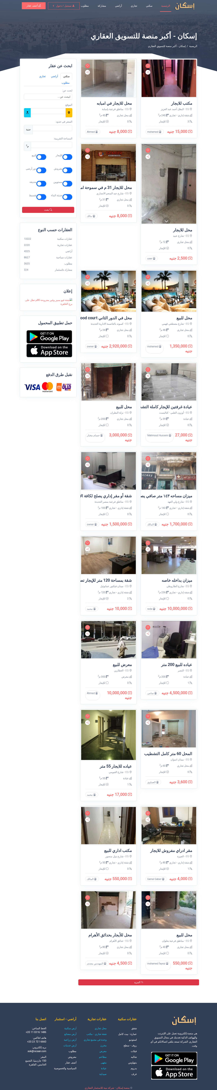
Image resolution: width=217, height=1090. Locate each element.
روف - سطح (130, 1045)
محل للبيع (184, 318)
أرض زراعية (70, 1039)
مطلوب (85, 5)
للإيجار (59, 155)
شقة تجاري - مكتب (96, 1034)
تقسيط (32, 195)
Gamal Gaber (154, 879)
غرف (134, 1074)
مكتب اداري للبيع (118, 850)
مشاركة (102, 5)
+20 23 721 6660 (36, 1041)
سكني (149, 5)
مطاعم (103, 1056)
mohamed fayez (156, 963)
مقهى (104, 1062)
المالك (150, 524)
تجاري (134, 5)
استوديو (133, 1039)
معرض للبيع (122, 664)
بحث (47, 209)
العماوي (151, 782)
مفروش (58, 168)
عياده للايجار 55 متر (116, 766)
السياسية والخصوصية (65, 1068)
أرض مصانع (70, 1034)
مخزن (103, 1045)
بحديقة (33, 182)
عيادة (186, 418)
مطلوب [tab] (66, 82)
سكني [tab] (66, 76)
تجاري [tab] (42, 76)
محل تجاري (123, 115)
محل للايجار (182, 230)
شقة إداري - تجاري (179, 115)
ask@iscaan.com (37, 1051)
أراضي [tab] (54, 76)
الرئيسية (165, 5)
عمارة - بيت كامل (127, 1034)
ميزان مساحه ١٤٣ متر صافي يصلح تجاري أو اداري (152, 496)
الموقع (68, 104)
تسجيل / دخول (64, 5)
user (150, 258)
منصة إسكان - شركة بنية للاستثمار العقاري (107, 1087)
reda (150, 608)
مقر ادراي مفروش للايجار (171, 850)
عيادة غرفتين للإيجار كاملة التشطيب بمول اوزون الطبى (147, 407)
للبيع (34, 155)
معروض (72, 1056)
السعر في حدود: (64, 121)
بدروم (134, 1068)
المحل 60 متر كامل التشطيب (168, 753)
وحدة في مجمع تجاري (95, 1039)
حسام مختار (93, 435)
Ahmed (91, 131)
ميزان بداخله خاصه (177, 580)
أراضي (118, 5)
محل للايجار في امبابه (114, 103)
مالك (90, 216)
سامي (150, 693)
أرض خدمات (69, 1045)
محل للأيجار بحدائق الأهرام (110, 935)
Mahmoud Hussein (158, 435)
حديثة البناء (56, 195)
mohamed (153, 131)
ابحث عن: (67, 90)
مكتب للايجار (181, 103)
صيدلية (103, 1074)
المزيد (137, 982)
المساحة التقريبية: (63, 138)
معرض (125, 676)
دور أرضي (31, 168)
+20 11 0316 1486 (36, 1032)
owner (90, 346)
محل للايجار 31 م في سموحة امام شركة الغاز (95, 187)
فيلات (134, 1051)
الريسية (193, 46)
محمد (90, 608)
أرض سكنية (70, 1028)
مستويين (57, 182)
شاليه (134, 1056)
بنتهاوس (132, 1062)
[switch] (67, 157)
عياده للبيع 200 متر (176, 664)
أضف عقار (32, 5)
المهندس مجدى (95, 963)
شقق (134, 1028)
